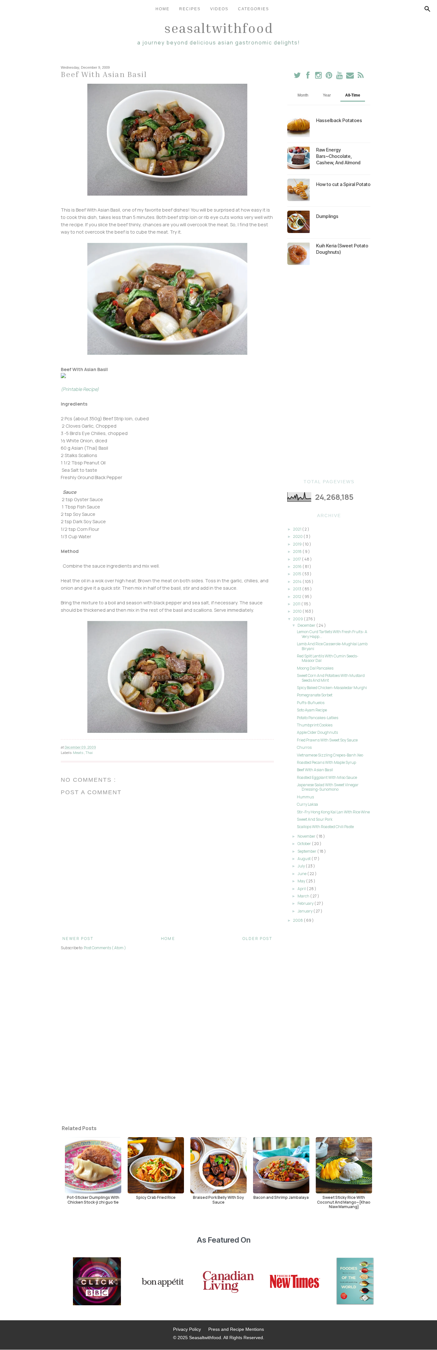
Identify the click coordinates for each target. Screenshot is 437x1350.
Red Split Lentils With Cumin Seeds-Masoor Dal (327, 658)
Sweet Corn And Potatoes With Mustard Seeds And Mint (331, 678)
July (302, 866)
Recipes (190, 9)
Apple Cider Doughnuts (317, 732)
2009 (298, 619)
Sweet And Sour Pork (314, 819)
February (306, 903)
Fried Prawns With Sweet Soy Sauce (327, 740)
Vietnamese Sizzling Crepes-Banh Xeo (330, 755)
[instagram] (319, 76)
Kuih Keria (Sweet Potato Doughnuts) (342, 249)
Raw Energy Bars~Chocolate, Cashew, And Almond (338, 156)
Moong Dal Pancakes (315, 668)
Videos (219, 9)
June (302, 873)
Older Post (257, 938)
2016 (297, 566)
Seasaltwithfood (218, 28)
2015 (297, 574)
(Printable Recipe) (80, 389)
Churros (304, 747)
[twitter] (297, 76)
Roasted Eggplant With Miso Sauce (327, 777)
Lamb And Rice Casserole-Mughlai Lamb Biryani (332, 646)
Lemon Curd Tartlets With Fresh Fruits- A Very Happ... (332, 634)
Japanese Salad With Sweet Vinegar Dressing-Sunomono (328, 787)
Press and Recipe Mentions (236, 1329)
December (307, 625)
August (304, 858)
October (305, 843)
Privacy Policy (187, 1329)
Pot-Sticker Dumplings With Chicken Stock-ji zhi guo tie (93, 1200)
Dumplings (327, 216)
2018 (297, 551)
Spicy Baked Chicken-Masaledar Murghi (332, 687)
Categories (253, 9)
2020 (298, 536)
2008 (298, 920)
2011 (297, 604)
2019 (297, 544)
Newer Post (77, 938)
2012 (297, 596)
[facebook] (308, 76)
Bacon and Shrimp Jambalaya (281, 1197)
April (302, 888)
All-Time (352, 95)
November (307, 836)
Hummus (305, 797)
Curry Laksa (307, 804)
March (304, 896)
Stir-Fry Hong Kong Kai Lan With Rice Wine (333, 812)
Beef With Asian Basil (315, 769)
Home (162, 9)
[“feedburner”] (361, 76)
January (305, 911)
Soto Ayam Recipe (312, 710)
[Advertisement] (328, 372)
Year (327, 95)
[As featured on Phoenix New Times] (295, 1282)
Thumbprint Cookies (314, 725)
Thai (89, 752)
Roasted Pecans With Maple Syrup (326, 762)
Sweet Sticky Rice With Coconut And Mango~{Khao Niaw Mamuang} (343, 1202)
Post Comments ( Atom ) (105, 947)
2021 (297, 529)
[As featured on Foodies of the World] (355, 1282)
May (302, 881)
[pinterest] (329, 76)
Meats (78, 752)
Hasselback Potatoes (339, 120)
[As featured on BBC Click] (97, 1282)
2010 (297, 611)
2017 (297, 559)
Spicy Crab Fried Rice (156, 1197)
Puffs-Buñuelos (310, 702)
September (307, 851)
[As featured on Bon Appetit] (161, 1282)
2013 (297, 589)
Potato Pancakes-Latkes (317, 717)
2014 (297, 581)
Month (303, 95)
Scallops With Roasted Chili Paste (325, 826)
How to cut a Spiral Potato (343, 184)
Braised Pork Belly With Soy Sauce (218, 1200)
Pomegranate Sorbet (314, 695)
